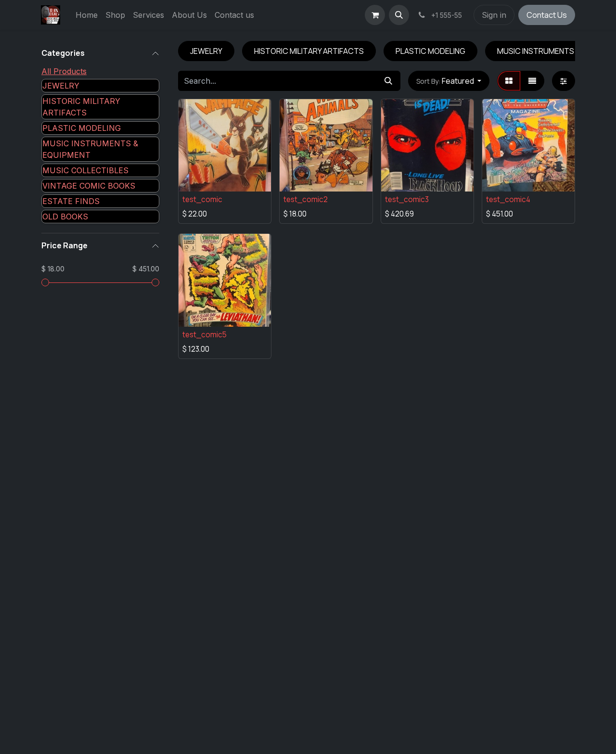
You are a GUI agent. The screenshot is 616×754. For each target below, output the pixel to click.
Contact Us (546, 15)
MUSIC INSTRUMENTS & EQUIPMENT (90, 149)
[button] (399, 15)
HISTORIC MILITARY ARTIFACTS (81, 106)
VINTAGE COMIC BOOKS (88, 186)
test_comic (202, 199)
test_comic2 (305, 199)
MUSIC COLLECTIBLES (85, 170)
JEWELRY (60, 85)
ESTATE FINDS (71, 201)
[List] (532, 81)
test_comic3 (407, 199)
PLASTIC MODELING (81, 128)
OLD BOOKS (65, 216)
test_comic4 (508, 199)
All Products (64, 71)
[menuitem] (87, 15)
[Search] (388, 81)
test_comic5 (204, 335)
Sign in (494, 15)
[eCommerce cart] (375, 15)
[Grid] (509, 81)
